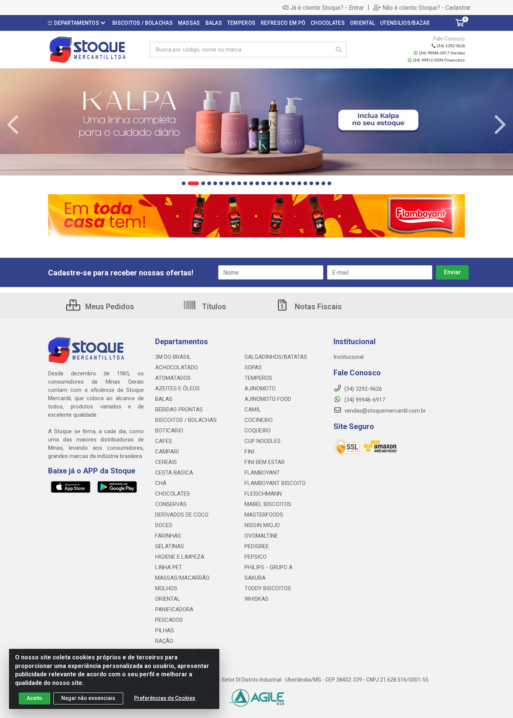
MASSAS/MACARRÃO (182, 577)
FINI (249, 451)
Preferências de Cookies (164, 698)
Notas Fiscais (317, 306)
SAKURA (255, 577)
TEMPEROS (258, 378)
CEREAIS (166, 462)
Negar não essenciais (88, 698)
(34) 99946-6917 (364, 399)
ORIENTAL (167, 599)
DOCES (163, 525)
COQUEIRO (257, 430)
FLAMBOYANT (262, 472)
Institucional (348, 357)
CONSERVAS (171, 504)
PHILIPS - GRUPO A (268, 567)
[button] (184, 183)
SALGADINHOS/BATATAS (275, 357)
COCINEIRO (258, 420)
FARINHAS (168, 535)
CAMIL (252, 409)
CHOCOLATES (172, 493)
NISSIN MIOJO (262, 525)
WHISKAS (256, 599)
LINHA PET (168, 567)
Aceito (34, 698)
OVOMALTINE (261, 535)
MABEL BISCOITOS (267, 504)
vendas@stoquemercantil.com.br (384, 410)
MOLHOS (166, 588)
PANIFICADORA (174, 609)
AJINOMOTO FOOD (267, 399)
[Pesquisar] (339, 49)
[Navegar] (13, 125)
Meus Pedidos (108, 306)
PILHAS (164, 630)
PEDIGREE (256, 546)
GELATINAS (169, 546)
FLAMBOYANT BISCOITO (275, 483)
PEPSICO (255, 556)
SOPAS (253, 367)
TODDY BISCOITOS (267, 588)
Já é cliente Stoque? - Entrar (327, 8)
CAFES (163, 441)
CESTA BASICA (174, 472)
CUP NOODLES (262, 441)
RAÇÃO (164, 641)
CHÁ (160, 483)
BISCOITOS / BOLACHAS (186, 420)
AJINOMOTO (260, 388)
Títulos (213, 306)
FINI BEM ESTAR (264, 462)
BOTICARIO (169, 430)
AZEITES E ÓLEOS (177, 388)
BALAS (163, 399)
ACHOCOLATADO (176, 367)
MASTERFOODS (263, 514)
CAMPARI (167, 451)
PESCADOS (169, 620)
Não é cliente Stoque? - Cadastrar (426, 8)
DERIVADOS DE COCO (181, 514)
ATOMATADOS (173, 378)
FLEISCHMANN (263, 493)
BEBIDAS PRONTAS (179, 409)
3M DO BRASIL (173, 357)
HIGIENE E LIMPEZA (179, 556)
